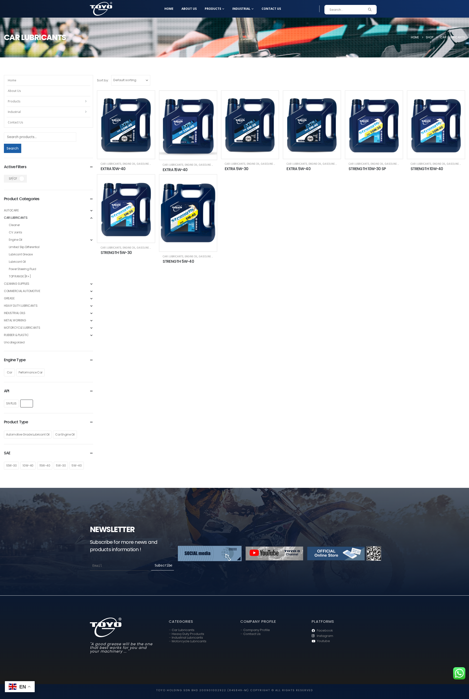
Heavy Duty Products (188, 634)
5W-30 (61, 465)
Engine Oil (129, 163)
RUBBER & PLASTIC (16, 335)
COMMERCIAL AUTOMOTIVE (22, 291)
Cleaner (14, 225)
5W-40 (77, 465)
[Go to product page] (126, 124)
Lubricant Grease (20, 254)
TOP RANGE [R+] (20, 276)
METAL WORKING (15, 320)
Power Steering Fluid (22, 269)
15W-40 (44, 465)
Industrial (241, 9)
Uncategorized (14, 342)
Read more (147, 98)
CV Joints (15, 232)
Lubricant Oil (17, 262)
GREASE (9, 298)
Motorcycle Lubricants (189, 641)
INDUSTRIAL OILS (14, 313)
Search (13, 148)
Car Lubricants (183, 630)
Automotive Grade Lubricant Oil (27, 434)
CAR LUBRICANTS (111, 163)
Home (168, 9)
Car (9, 372)
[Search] (369, 9)
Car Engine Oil (65, 434)
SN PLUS (11, 403)
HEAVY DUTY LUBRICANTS (20, 306)
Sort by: (103, 80)
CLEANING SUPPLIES (16, 284)
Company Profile (256, 630)
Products (213, 9)
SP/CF (13, 178)
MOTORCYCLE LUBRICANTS (22, 328)
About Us (189, 9)
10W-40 (27, 465)
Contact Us (271, 9)
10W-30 (11, 465)
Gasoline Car (146, 163)
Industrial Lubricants (187, 637)
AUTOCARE (11, 210)
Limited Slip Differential (24, 247)
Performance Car (31, 372)
